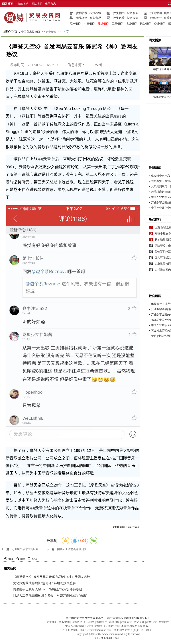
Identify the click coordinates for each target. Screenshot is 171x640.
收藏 (22, 559)
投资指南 (119, 13)
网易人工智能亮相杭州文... (73, 549)
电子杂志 (50, 3)
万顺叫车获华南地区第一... (27, 549)
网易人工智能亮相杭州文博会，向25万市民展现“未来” (50, 595)
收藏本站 (23, 3)
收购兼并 (156, 18)
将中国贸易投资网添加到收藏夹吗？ (128, 618)
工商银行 (117, 23)
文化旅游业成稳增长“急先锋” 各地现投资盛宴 (44, 583)
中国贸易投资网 (30, 31)
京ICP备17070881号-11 (107, 638)
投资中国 (156, 13)
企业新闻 (51, 31)
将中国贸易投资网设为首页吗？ (84, 618)
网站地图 (36, 3)
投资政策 (132, 18)
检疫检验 (95, 13)
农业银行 (131, 23)
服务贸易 (95, 18)
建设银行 (103, 23)
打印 (10, 559)
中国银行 (89, 23)
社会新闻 (155, 296)
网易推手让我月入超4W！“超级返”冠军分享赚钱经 (47, 589)
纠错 (34, 559)
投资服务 (132, 13)
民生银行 (145, 23)
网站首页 (7, 3)
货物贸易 (82, 13)
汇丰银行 (75, 23)
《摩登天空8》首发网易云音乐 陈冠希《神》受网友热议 (51, 577)
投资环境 (119, 18)
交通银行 (159, 23)
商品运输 (82, 18)
